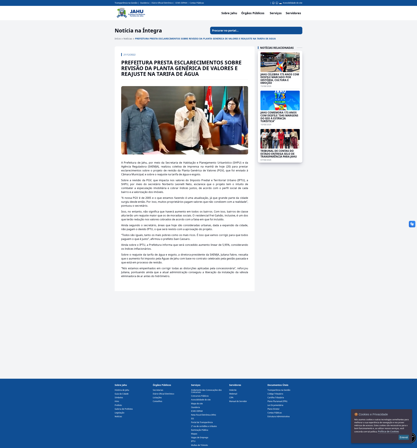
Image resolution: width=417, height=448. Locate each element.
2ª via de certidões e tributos (204, 426)
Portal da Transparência (202, 422)
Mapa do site (197, 403)
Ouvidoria (144, 2)
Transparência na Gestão (126, 2)
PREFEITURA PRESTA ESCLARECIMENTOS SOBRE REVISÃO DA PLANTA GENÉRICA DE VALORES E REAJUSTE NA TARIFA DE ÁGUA (205, 38)
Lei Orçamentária (275, 405)
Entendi (404, 437)
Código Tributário (275, 393)
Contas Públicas (197, 2)
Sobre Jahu (229, 13)
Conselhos (157, 401)
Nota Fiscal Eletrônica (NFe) (203, 414)
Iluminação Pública (199, 430)
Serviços (276, 13)
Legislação (119, 412)
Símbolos (119, 397)
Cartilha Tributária (275, 397)
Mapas (194, 433)
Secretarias (158, 390)
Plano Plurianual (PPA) (277, 401)
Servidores (235, 385)
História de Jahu (122, 390)
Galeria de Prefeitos (124, 409)
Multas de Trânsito (199, 445)
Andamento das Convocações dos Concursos (206, 391)
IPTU (193, 441)
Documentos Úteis (277, 385)
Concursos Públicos (200, 396)
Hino (117, 401)
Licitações (157, 397)
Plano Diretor (273, 409)
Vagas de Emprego (199, 437)
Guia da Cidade (122, 393)
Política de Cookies (388, 431)
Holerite (233, 390)
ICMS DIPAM (181, 2)
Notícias (127, 38)
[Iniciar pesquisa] (298, 30)
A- (277, 3)
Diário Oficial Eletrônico (162, 2)
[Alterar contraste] (280, 3)
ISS (192, 418)
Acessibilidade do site (292, 2)
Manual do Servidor (238, 401)
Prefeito (118, 405)
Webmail (233, 393)
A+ (273, 3)
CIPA (231, 397)
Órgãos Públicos (162, 385)
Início (118, 38)
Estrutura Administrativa (278, 416)
